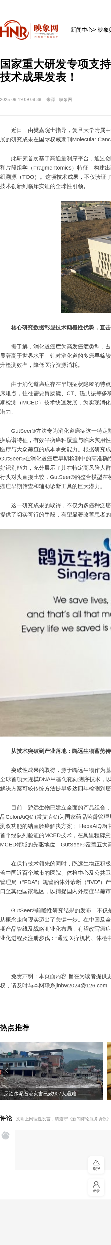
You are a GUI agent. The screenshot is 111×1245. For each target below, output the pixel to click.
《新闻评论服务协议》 (89, 1118)
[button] (6, 1070)
